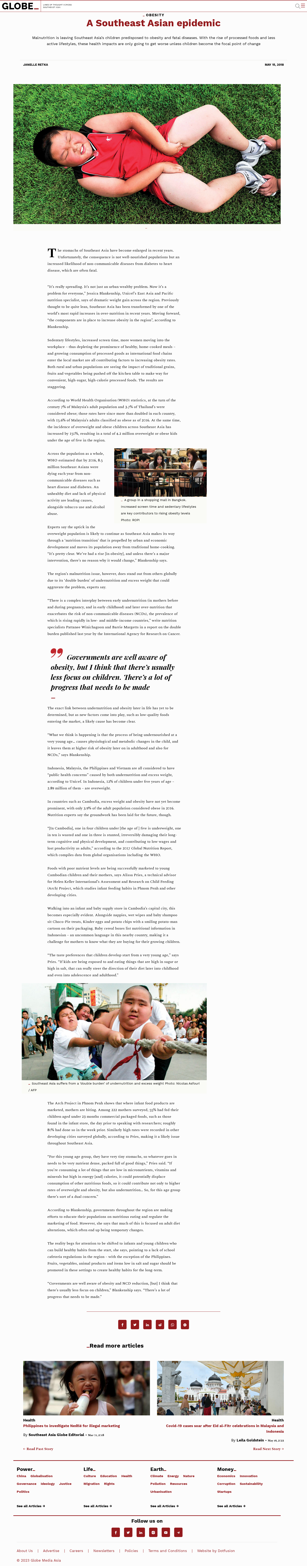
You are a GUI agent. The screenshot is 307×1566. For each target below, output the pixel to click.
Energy (173, 1476)
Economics (226, 1476)
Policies (131, 1551)
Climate (156, 1476)
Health (126, 1476)
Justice (65, 1483)
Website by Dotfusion (216, 1551)
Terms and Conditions (167, 1551)
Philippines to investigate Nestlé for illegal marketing (71, 1423)
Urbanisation (161, 1491)
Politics (23, 1491)
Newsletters (103, 1551)
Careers (76, 1551)
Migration (92, 1483)
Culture (90, 1476)
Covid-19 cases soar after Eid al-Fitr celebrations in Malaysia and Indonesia (225, 1425)
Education (108, 1476)
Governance (26, 1483)
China (21, 1476)
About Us (25, 1551)
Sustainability (251, 1483)
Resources (178, 1483)
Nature (188, 1476)
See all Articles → (31, 1506)
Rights (109, 1483)
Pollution (158, 1483)
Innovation (249, 1476)
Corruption (226, 1483)
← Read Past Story (38, 1449)
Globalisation (41, 1476)
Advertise (51, 1551)
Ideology (48, 1483)
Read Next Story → (268, 1449)
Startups (224, 1491)
